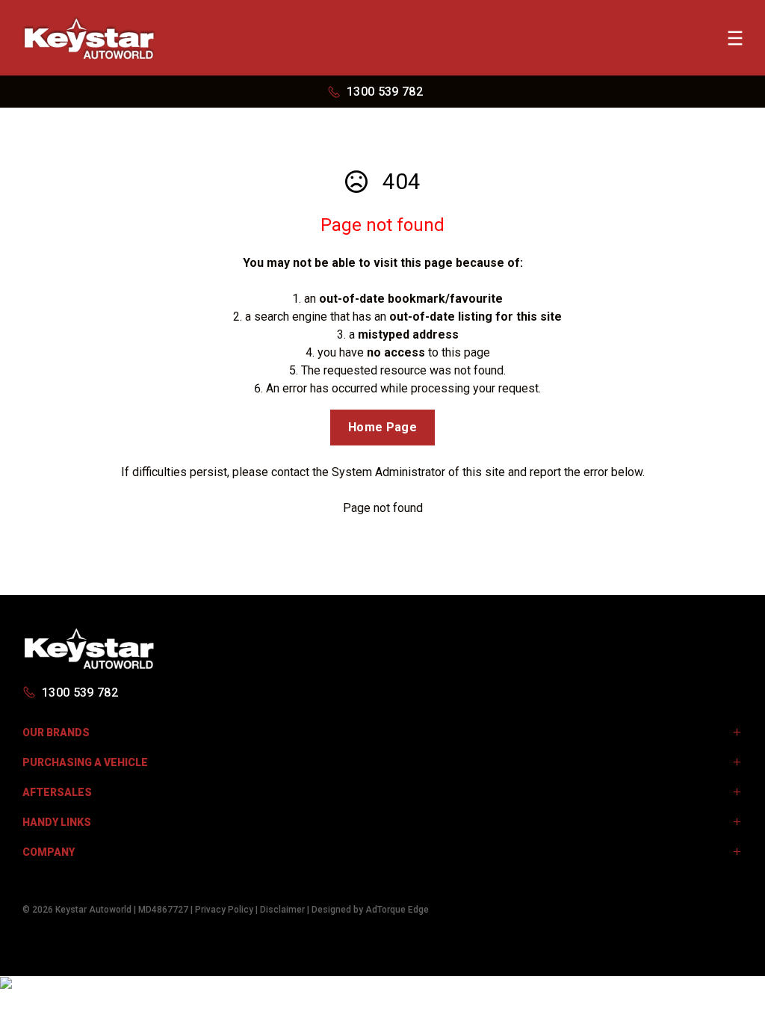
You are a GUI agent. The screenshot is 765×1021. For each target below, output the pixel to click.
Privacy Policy (224, 909)
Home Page (382, 427)
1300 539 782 (385, 91)
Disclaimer (282, 909)
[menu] (735, 38)
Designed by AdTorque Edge (370, 909)
